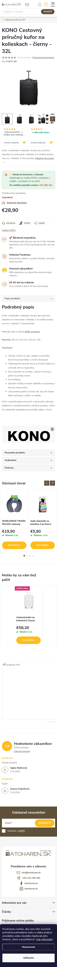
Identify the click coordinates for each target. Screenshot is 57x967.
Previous (46, 483)
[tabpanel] (14, 520)
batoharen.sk (31, 883)
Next (52, 483)
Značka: (9, 230)
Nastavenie (28, 947)
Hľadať (48, 11)
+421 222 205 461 (31, 877)
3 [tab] (30, 555)
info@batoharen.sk (31, 872)
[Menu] (53, 4)
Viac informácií (44, 939)
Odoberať (44, 823)
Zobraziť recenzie (22, 751)
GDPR (22, 830)
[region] (28, 136)
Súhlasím (28, 958)
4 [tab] (33, 555)
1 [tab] (24, 555)
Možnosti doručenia (17, 202)
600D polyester (32, 331)
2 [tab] (27, 555)
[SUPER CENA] (28, 600)
